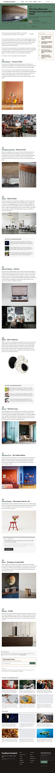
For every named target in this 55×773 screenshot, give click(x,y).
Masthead (32, 756)
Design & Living (22, 754)
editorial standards (14, 671)
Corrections (32, 760)
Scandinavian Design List (11, 33)
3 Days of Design (12, 43)
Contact (31, 762)
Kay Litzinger (36, 20)
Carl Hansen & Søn (8, 150)
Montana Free (6, 455)
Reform (4, 611)
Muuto (4, 409)
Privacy (51, 770)
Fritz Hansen (6, 62)
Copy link (33, 26)
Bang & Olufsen (7, 269)
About (31, 754)
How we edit (50, 23)
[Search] (52, 1)
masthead (21, 671)
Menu (4, 562)
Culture (30, 1)
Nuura (4, 199)
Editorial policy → (23, 654)
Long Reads (22, 762)
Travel (26, 1)
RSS (46, 765)
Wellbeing (35, 1)
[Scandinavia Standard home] (9, 1)
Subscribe (48, 1)
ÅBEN (4, 340)
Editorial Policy (32, 758)
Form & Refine (7, 501)
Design (22, 1)
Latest (39, 1)
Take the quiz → (9, 549)
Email (37, 26)
